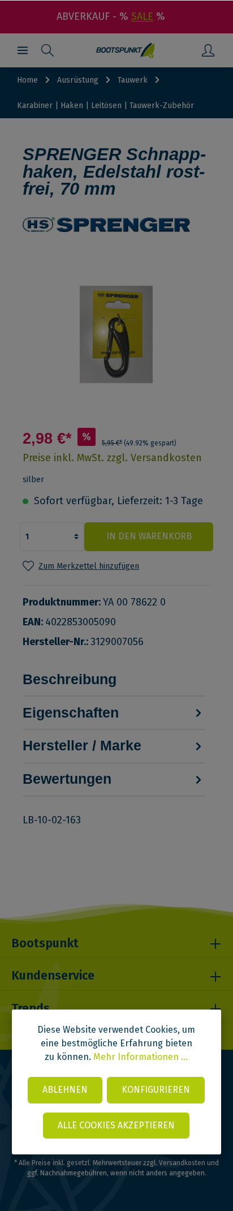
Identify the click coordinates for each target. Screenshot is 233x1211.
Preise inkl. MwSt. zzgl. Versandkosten (112, 458)
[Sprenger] (116, 224)
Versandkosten (182, 1163)
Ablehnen (65, 1089)
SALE (142, 16)
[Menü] (22, 50)
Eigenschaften (71, 712)
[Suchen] (47, 50)
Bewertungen (67, 779)
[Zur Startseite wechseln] (125, 50)
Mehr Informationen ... (140, 1056)
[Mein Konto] (208, 50)
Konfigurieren (156, 1089)
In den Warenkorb (149, 536)
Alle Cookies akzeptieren (116, 1125)
